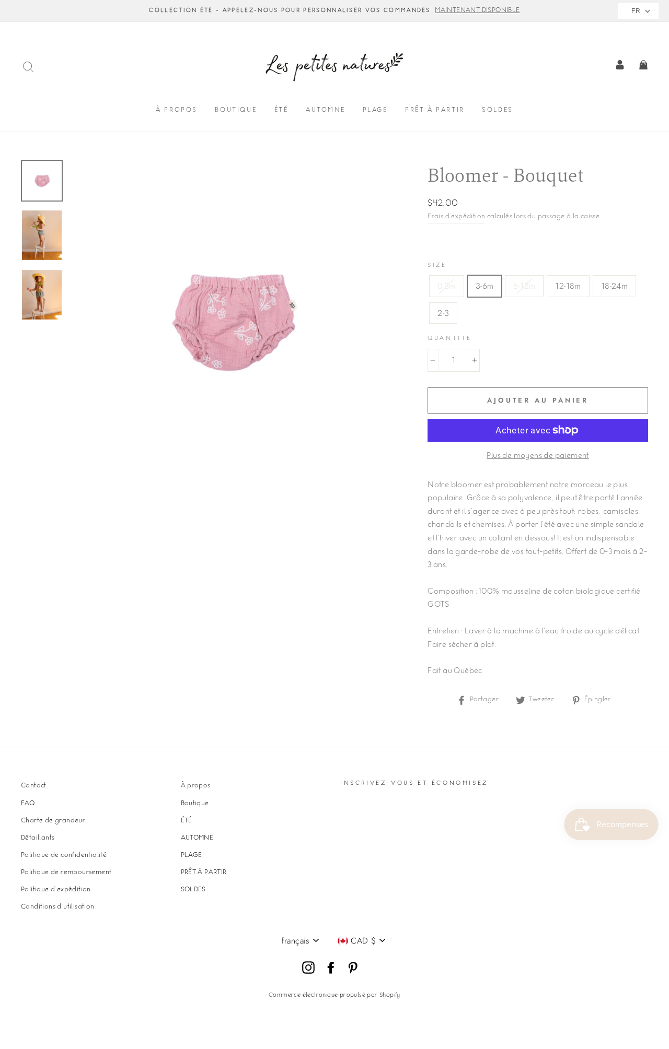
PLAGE (375, 110)
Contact (34, 786)
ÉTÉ (281, 110)
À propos (177, 110)
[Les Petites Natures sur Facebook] (331, 968)
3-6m (485, 286)
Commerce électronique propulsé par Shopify (334, 995)
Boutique (236, 110)
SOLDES (497, 110)
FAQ (27, 803)
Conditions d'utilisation (58, 907)
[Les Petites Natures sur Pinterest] (353, 968)
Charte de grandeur (53, 821)
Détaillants (37, 838)
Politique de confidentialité (64, 855)
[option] (334, 11)
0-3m (446, 286)
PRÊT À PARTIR (435, 110)
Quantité (450, 338)
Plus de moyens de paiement (538, 456)
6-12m (524, 286)
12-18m (568, 286)
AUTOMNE (325, 110)
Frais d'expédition (456, 217)
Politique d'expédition (56, 890)
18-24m (614, 286)
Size (437, 265)
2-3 (443, 313)
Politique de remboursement (66, 872)
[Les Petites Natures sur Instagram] (308, 968)
